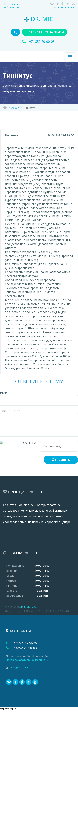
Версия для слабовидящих (11, 5)
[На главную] (5, 107)
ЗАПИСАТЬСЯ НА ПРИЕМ (44, 32)
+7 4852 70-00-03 (41, 41)
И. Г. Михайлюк (30, 607)
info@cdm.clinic (66, 7)
